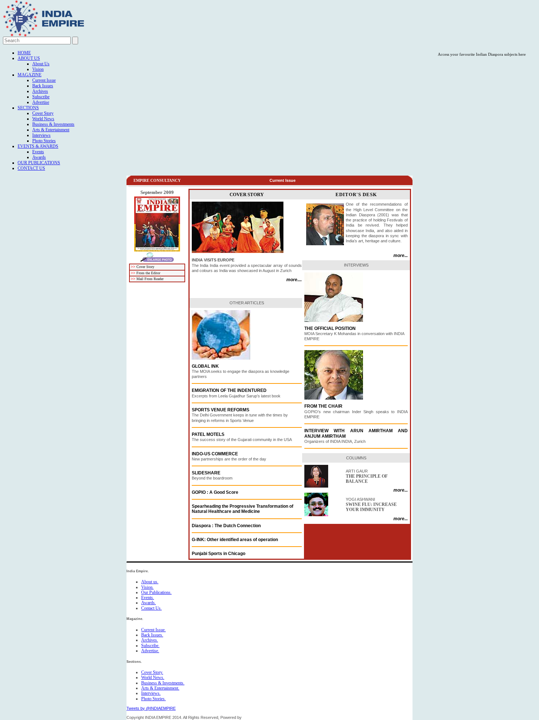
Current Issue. (153, 629)
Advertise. (150, 650)
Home (24, 52)
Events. (147, 597)
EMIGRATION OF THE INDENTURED (229, 390)
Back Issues (42, 85)
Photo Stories (44, 140)
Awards (39, 157)
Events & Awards (38, 146)
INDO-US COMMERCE (215, 453)
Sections (28, 107)
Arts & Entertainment (50, 129)
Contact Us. (151, 608)
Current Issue (44, 80)
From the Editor (148, 273)
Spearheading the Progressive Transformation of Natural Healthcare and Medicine (242, 509)
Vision (38, 69)
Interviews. (151, 693)
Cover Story (43, 113)
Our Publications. (156, 592)
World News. (152, 677)
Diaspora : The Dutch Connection (226, 525)
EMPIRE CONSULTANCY (157, 180)
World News (43, 118)
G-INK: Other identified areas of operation (235, 539)
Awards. (148, 602)
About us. (149, 581)
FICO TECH (254, 717)
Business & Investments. (162, 683)
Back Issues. (152, 635)
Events (38, 151)
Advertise (40, 102)
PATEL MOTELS (208, 434)
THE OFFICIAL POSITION (330, 328)
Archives (40, 91)
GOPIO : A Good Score (215, 492)
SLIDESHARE (206, 472)
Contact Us (31, 168)
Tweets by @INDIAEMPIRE (151, 708)
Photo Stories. (153, 698)
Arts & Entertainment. (160, 688)
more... (400, 255)
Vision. (147, 587)
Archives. (149, 640)
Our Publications (39, 162)
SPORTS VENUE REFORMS (220, 409)
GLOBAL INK (206, 366)
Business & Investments (53, 124)
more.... (294, 279)
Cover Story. (152, 672)
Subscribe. (150, 645)
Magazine (29, 74)
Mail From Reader (150, 279)
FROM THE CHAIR (323, 406)
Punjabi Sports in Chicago (218, 553)
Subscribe (41, 96)
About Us (29, 58)
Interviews (41, 135)
